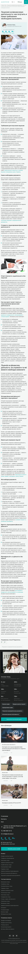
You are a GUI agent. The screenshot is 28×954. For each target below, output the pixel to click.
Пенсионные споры (5, 892)
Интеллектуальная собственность (9, 873)
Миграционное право (6, 914)
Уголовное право (5, 909)
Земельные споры (5, 901)
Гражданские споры (5, 897)
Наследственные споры (6, 886)
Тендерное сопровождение (7, 858)
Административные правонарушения (9, 871)
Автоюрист (3, 907)
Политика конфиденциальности (14, 938)
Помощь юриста (5, 924)
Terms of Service (13, 943)
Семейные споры (5, 884)
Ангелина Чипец (11, 24)
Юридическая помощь (6, 922)
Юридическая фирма (6, 920)
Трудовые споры (5, 869)
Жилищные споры (5, 903)
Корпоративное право (6, 866)
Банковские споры (5, 882)
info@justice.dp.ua (8, 834)
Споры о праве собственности (8, 899)
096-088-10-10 (7, 830)
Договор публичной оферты (7, 929)
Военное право (4, 912)
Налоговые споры (5, 860)
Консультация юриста (6, 927)
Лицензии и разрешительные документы (12, 646)
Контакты (4, 819)
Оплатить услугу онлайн (14, 848)
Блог (2, 822)
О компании (4, 816)
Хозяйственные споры (6, 864)
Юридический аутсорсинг (7, 856)
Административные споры (7, 862)
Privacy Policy (22, 942)
